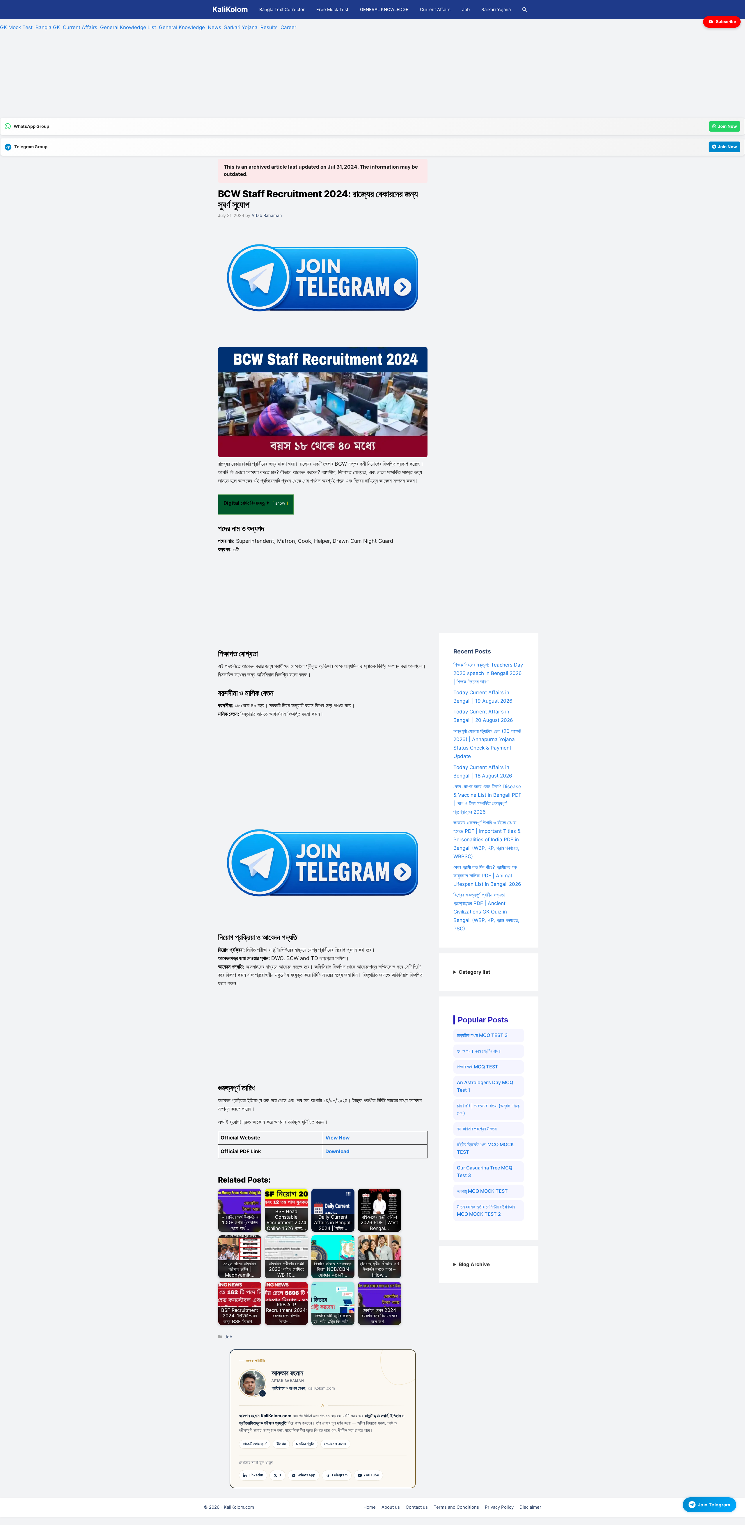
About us (391, 1507)
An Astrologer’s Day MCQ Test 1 (485, 1086)
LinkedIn (256, 1475)
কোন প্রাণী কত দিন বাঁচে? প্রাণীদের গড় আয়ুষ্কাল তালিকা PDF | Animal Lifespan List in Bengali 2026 (487, 875)
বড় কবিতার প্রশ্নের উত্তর (476, 1129)
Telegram (339, 1475)
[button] (525, 9)
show (280, 503)
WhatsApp (306, 1475)
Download (337, 1151)
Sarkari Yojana (496, 9)
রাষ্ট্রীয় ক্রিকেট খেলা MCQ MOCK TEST (485, 1148)
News (214, 27)
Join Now (727, 126)
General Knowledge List (128, 27)
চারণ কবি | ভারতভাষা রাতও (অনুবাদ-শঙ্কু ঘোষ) (488, 1109)
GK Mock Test (16, 27)
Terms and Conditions (456, 1507)
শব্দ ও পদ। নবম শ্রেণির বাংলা (479, 1051)
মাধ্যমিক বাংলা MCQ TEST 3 (482, 1035)
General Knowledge (182, 27)
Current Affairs (435, 9)
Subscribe (726, 21)
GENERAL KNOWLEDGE (384, 9)
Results (269, 27)
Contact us (417, 1507)
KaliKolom (230, 9)
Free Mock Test (332, 9)
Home (369, 1507)
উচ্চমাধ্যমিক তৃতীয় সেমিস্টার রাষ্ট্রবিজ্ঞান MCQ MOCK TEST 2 (486, 1210)
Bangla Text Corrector (282, 9)
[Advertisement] (174, 77)
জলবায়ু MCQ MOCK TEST (482, 1191)
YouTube (371, 1475)
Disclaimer (530, 1507)
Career (288, 27)
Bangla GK (48, 27)
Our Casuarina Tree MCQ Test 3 (484, 1171)
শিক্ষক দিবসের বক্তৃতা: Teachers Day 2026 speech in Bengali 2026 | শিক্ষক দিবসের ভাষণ (488, 673)
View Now (337, 1138)
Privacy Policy (499, 1507)
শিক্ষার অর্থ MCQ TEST (477, 1067)
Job (466, 9)
